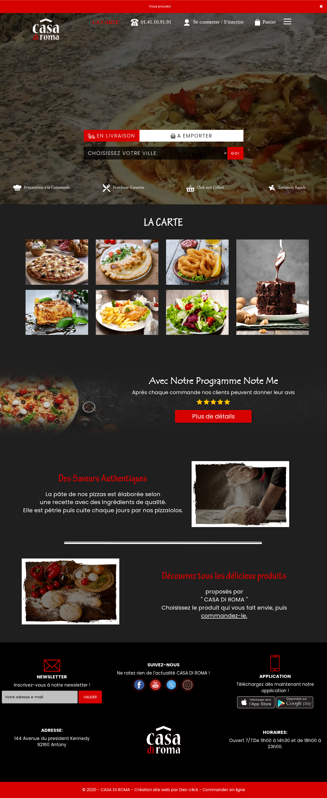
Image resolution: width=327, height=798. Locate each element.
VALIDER (90, 697)
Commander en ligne (224, 790)
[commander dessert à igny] (272, 287)
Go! (235, 153)
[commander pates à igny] (57, 312)
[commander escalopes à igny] (127, 312)
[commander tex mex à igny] (197, 262)
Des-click (188, 790)
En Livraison (115, 135)
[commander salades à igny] (197, 312)
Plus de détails (213, 416)
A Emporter (194, 135)
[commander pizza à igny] (46, 20)
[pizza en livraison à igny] (271, 188)
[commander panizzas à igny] (127, 262)
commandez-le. (224, 616)
